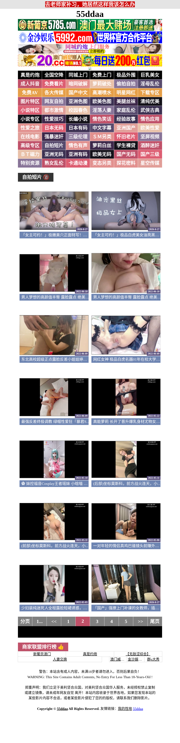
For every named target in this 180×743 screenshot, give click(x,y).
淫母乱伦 (149, 84)
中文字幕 (101, 128)
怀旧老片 (126, 136)
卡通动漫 (78, 163)
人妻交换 (60, 659)
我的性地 (125, 709)
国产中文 (78, 92)
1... (40, 621)
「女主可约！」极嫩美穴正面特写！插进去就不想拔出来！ (71, 235)
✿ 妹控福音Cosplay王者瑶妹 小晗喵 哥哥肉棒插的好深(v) (70, 483)
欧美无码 (101, 154)
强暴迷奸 (53, 136)
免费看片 (53, 84)
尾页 (155, 621)
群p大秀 (153, 659)
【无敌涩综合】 (138, 654)
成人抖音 (30, 84)
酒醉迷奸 (149, 145)
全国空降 (53, 75)
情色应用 (149, 119)
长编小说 (78, 119)
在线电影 (30, 136)
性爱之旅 (30, 128)
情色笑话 (101, 119)
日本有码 (78, 128)
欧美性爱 (149, 128)
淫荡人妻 (101, 110)
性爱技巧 (53, 119)
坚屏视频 (149, 136)
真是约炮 (30, 75)
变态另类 (101, 163)
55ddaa (90, 14)
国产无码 (126, 154)
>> (140, 621)
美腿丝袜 (126, 101)
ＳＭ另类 (101, 136)
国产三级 (149, 154)
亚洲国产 (126, 128)
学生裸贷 (126, 145)
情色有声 (78, 145)
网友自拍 (53, 101)
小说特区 (30, 110)
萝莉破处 (101, 84)
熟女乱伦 (53, 163)
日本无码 (53, 128)
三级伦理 (78, 136)
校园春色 (78, 110)
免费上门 (101, 75)
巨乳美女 (149, 75)
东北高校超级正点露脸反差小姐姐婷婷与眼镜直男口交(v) (69, 359)
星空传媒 (149, 163)
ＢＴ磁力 (30, 154)
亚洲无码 (53, 154)
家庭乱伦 (126, 110)
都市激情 (53, 110)
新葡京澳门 (42, 654)
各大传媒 (53, 92)
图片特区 (30, 101)
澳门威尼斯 (119, 659)
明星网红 (126, 92)
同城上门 (78, 75)
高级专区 (30, 145)
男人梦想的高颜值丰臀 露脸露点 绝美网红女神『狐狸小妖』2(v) (75, 297)
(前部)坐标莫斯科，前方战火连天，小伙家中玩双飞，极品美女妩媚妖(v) (82, 546)
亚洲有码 (78, 154)
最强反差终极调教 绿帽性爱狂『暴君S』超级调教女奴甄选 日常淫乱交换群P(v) (88, 421)
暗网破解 (78, 84)
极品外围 (126, 75)
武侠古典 (149, 110)
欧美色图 (101, 101)
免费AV (30, 92)
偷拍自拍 (126, 84)
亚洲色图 (78, 101)
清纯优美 (149, 101)
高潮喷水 (101, 92)
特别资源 (30, 163)
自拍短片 (53, 145)
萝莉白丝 (101, 145)
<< (54, 621)
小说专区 (30, 119)
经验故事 (126, 119)
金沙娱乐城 (136, 659)
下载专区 (149, 92)
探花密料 (126, 163)
